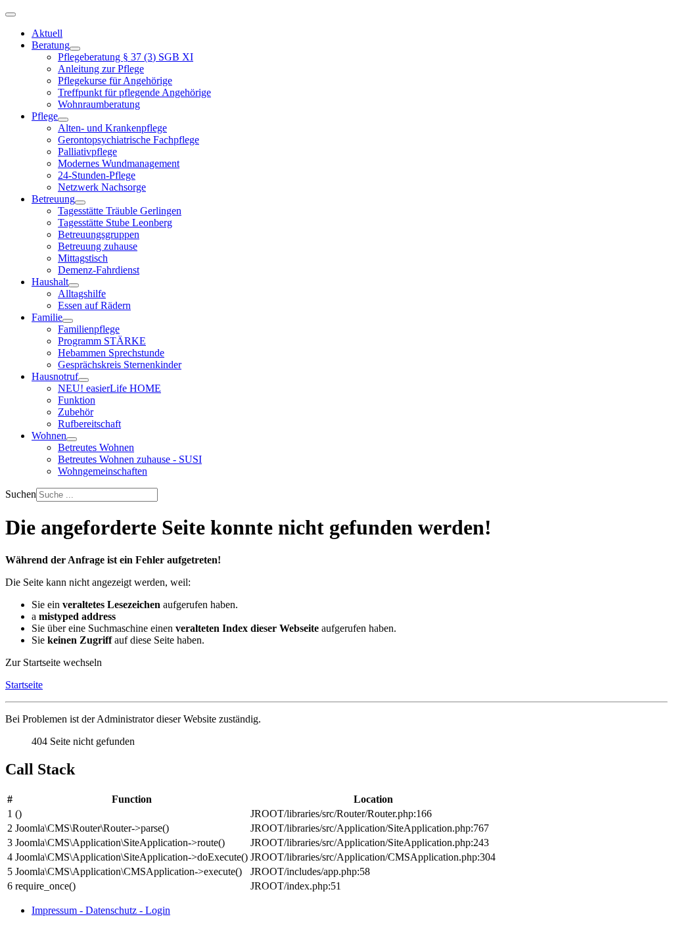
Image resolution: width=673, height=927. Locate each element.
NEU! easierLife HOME (109, 388)
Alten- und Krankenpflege (112, 127)
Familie (47, 317)
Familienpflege (89, 329)
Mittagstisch (83, 258)
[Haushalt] (73, 285)
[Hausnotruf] (83, 380)
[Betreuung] (80, 202)
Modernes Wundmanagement (118, 163)
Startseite (24, 684)
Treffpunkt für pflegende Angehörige (134, 92)
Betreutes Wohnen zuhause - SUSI (130, 459)
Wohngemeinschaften (102, 471)
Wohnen (49, 435)
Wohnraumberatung (99, 104)
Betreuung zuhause (97, 246)
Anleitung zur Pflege (101, 68)
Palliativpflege (87, 151)
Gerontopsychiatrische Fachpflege (128, 139)
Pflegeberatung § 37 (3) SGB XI (125, 56)
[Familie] (67, 321)
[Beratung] (75, 49)
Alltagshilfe (82, 293)
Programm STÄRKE (102, 340)
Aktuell (47, 33)
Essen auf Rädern (94, 305)
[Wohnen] (71, 439)
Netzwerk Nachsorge (102, 187)
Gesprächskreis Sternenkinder (119, 364)
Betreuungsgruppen (98, 234)
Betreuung (53, 198)
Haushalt (50, 281)
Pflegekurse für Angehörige (115, 80)
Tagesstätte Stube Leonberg (115, 222)
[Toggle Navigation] (10, 14)
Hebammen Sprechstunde (111, 352)
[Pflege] (63, 120)
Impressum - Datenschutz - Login (101, 910)
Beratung (51, 45)
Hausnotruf (55, 376)
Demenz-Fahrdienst (98, 269)
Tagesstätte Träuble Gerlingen (119, 210)
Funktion (76, 400)
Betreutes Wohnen (96, 447)
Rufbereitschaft (89, 423)
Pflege (45, 116)
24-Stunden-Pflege (96, 175)
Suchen (20, 494)
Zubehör (75, 411)
